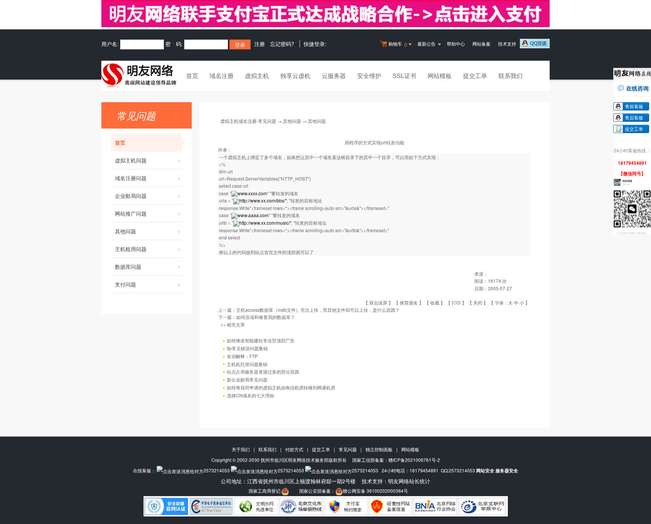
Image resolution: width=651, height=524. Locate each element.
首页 (192, 75)
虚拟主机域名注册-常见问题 (248, 121)
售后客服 (634, 117)
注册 (259, 43)
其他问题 (125, 231)
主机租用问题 (131, 249)
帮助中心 (456, 43)
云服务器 (334, 75)
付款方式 (294, 449)
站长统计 (419, 481)
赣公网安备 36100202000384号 (375, 490)
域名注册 (221, 75)
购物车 (397, 44)
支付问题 (125, 284)
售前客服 (634, 106)
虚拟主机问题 (131, 160)
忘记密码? (282, 43)
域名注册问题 (131, 178)
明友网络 (398, 481)
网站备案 (481, 43)
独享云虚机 (295, 75)
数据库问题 (128, 266)
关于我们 (241, 449)
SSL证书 (404, 75)
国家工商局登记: (265, 490)
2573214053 (216, 470)
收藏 (434, 302)
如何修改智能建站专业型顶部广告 (261, 340)
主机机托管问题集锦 (247, 364)
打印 (456, 302)
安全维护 (369, 75)
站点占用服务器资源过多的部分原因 (263, 371)
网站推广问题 (131, 213)
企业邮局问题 (131, 195)
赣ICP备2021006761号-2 (414, 460)
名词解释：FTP (242, 356)
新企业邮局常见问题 (247, 379)
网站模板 (440, 75)
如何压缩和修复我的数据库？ (265, 317)
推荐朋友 (409, 302)
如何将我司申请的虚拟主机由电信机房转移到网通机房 (281, 387)
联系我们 (510, 75)
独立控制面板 (379, 449)
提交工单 (475, 75)
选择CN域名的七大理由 (250, 395)
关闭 (477, 302)
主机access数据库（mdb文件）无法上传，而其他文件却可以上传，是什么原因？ (318, 309)
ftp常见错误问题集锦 (247, 348)
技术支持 (507, 43)
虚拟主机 (257, 75)
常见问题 (348, 449)
